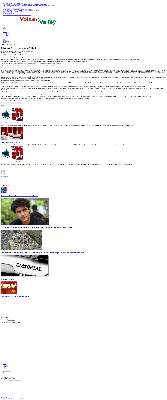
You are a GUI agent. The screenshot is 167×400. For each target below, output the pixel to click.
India (4, 39)
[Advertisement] (16, 168)
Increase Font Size (12, 51)
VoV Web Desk (14, 44)
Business (5, 36)
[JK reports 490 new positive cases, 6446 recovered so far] (12, 120)
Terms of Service (6, 371)
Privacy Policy (6, 369)
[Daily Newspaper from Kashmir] (40, 24)
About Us (5, 365)
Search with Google (5, 322)
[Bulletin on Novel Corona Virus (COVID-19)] (12, 139)
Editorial (7, 33)
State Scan (5, 28)
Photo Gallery (6, 41)
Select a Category (4, 321)
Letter (7, 35)
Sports (4, 37)
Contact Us (5, 366)
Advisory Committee (7, 12)
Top (4, 372)
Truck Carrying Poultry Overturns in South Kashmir (14, 11)
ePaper (4, 42)
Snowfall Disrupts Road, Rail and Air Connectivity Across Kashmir (17, 15)
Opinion (5, 32)
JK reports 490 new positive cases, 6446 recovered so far (13, 122)
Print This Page (24, 51)
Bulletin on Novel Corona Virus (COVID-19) (10, 142)
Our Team (5, 367)
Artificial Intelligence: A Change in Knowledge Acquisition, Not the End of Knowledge (21, 10)
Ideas (7, 34)
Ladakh (4, 29)
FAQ (4, 368)
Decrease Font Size (4, 51)
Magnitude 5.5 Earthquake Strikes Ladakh (12, 8)
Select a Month (4, 319)
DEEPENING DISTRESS (8, 13)
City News (5, 30)
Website (2, 178)
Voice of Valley (4, 397)
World (4, 40)
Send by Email (30, 51)
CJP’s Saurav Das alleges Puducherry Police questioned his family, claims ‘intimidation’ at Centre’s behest (25, 4)
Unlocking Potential (7, 6)
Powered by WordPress (9, 398)
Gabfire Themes (23, 398)
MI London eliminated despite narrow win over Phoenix (14, 3)
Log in (2, 398)
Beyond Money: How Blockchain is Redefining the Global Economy (17, 9)
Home (4, 27)
